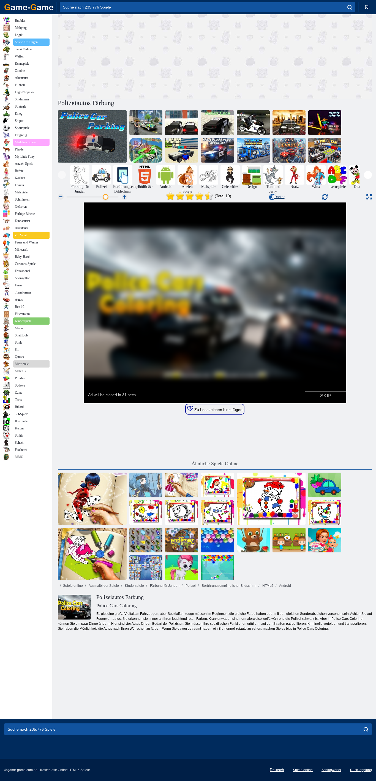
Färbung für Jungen (164, 586)
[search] (350, 7)
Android (285, 586)
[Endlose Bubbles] (217, 540)
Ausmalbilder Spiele (103, 586)
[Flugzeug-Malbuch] (217, 512)
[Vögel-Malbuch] (145, 512)
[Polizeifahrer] (181, 122)
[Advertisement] (136, 55)
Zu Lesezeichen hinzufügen (218, 409)
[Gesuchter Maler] (324, 122)
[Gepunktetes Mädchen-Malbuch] (92, 499)
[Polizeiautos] (217, 122)
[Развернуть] (369, 196)
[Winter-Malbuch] (271, 499)
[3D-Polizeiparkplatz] (324, 150)
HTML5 (267, 586)
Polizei (190, 586)
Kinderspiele (134, 586)
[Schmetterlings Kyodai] (145, 540)
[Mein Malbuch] (324, 485)
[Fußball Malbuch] (217, 485)
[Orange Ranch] (289, 540)
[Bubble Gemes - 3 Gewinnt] (181, 567)
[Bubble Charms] (217, 567)
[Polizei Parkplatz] (92, 136)
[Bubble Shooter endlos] (253, 540)
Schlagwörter (331, 770)
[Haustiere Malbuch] (92, 554)
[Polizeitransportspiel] (253, 150)
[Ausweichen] (289, 150)
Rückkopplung (361, 770)
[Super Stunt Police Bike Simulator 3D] (253, 122)
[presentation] (62, 175)
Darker (279, 197)
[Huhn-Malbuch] (324, 512)
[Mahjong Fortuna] (145, 567)
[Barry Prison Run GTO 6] (181, 150)
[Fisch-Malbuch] (181, 512)
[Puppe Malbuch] (181, 485)
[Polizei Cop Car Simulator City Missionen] (145, 122)
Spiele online (73, 586)
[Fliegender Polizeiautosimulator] (145, 150)
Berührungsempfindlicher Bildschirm (228, 586)
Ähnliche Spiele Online (215, 463)
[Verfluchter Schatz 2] (181, 540)
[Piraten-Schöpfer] (145, 485)
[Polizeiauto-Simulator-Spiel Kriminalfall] (217, 150)
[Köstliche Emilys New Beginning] (324, 540)
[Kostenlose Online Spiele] (29, 7)
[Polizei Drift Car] (289, 122)
